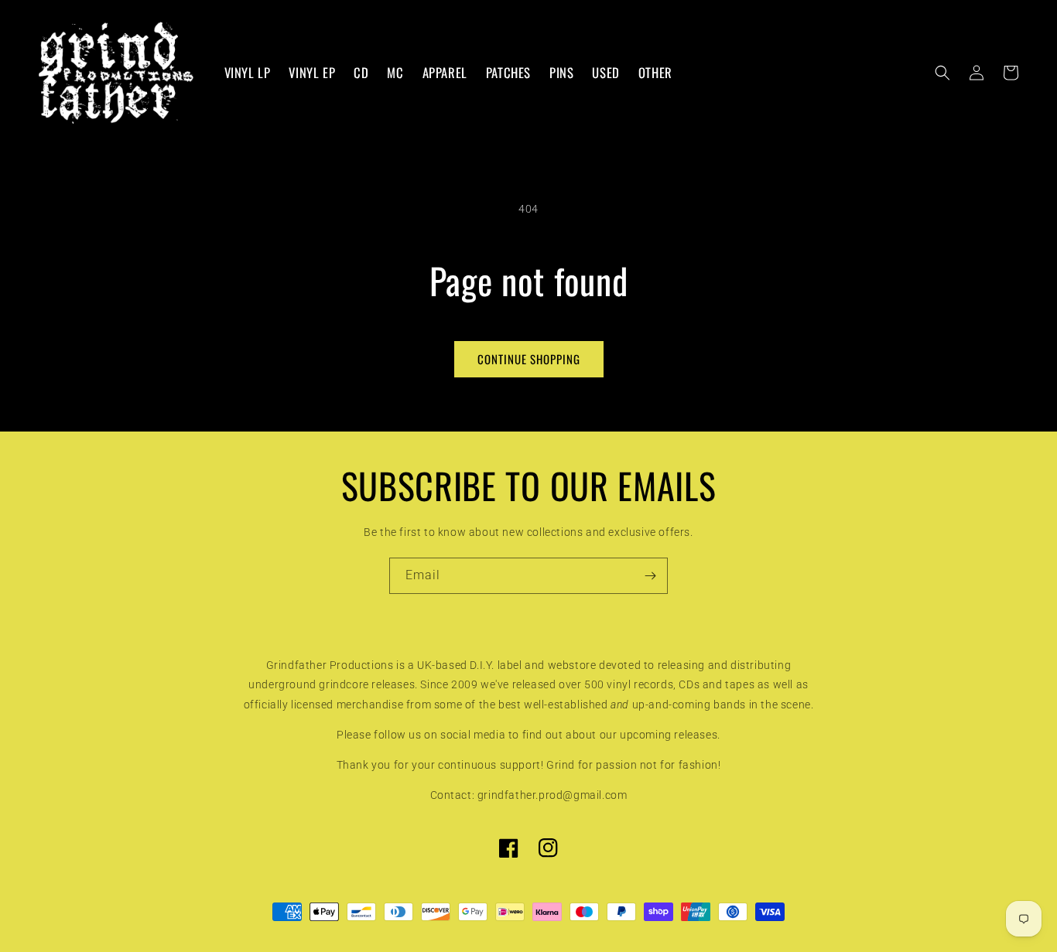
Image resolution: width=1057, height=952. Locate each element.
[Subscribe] (650, 576)
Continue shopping (528, 358)
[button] (942, 73)
